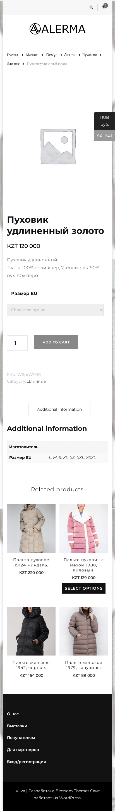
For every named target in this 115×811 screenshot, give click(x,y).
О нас (13, 713)
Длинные (36, 381)
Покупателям (21, 737)
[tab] (59, 409)
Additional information (59, 409)
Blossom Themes (72, 790)
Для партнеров (23, 749)
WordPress (70, 797)
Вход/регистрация (26, 761)
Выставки (17, 725)
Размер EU (24, 293)
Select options (31, 530)
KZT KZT (103, 135)
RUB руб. (101, 121)
